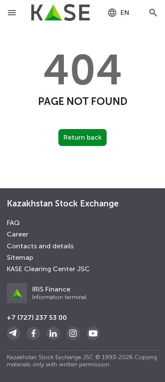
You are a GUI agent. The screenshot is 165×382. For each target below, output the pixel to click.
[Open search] (153, 12)
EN (125, 12)
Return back (82, 137)
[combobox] (118, 12)
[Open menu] (11, 12)
